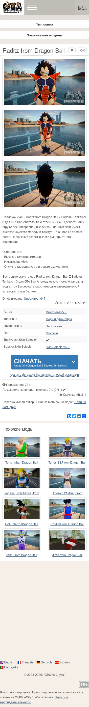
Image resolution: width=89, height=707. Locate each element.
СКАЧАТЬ (40, 362)
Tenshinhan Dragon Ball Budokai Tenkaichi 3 (21, 462)
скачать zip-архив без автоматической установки (44, 374)
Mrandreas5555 (56, 312)
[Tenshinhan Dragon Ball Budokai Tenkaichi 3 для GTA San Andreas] (21, 447)
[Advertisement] (44, 610)
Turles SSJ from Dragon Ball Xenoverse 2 (67, 462)
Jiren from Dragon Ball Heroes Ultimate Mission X (67, 555)
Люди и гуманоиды (59, 319)
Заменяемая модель (44, 34)
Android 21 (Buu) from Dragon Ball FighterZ (67, 493)
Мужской (52, 333)
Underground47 (34, 298)
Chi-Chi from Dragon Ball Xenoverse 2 (67, 524)
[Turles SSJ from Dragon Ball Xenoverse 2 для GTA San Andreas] (67, 447)
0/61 (58, 389)
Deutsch (46, 662)
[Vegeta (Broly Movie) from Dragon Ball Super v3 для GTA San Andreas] (21, 478)
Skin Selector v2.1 (58, 347)
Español (64, 662)
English (9, 662)
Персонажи (54, 326)
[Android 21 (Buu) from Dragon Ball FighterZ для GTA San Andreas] (67, 478)
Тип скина (44, 24)
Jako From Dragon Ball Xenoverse (21, 555)
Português (11, 667)
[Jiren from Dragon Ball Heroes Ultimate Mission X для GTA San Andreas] (67, 539)
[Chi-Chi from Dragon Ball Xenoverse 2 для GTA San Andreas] (67, 509)
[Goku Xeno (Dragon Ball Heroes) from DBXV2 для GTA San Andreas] (21, 509)
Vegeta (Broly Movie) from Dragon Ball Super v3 (21, 493)
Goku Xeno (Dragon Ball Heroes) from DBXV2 (21, 524)
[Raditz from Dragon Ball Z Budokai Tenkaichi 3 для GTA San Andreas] (44, 82)
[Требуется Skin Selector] (47, 340)
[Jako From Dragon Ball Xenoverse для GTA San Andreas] (21, 539)
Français (27, 662)
